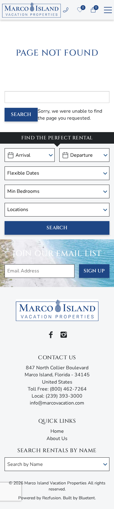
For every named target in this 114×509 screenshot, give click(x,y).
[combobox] (57, 464)
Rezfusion (51, 498)
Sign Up (94, 271)
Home (57, 431)
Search (21, 114)
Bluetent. (87, 498)
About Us (57, 438)
